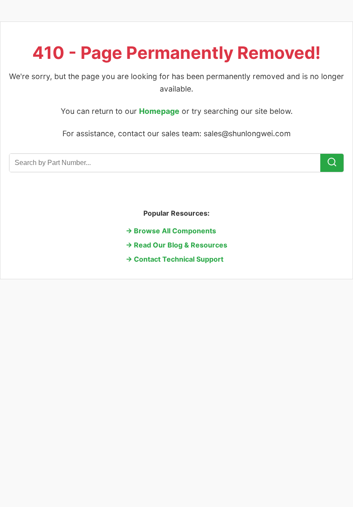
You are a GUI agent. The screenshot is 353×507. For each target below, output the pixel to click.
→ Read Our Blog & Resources (176, 245)
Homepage (159, 111)
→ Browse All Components (171, 230)
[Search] (332, 163)
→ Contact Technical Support (174, 259)
